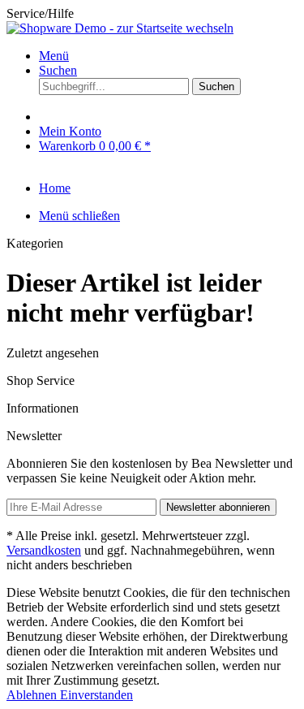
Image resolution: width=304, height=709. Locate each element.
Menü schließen (79, 216)
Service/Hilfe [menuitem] (40, 13)
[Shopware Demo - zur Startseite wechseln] (119, 28)
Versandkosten (43, 550)
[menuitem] (168, 56)
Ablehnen (33, 695)
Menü (54, 56)
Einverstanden (96, 695)
